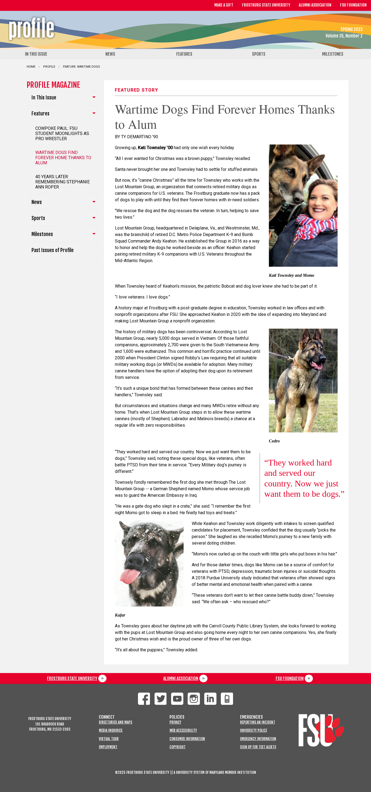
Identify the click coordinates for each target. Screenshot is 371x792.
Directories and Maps (115, 722)
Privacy (175, 722)
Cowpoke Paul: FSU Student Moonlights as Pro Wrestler (62, 133)
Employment (108, 747)
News (110, 54)
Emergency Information (258, 739)
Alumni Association (315, 5)
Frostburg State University (266, 5)
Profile (49, 66)
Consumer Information (187, 739)
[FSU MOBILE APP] (227, 699)
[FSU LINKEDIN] (210, 699)
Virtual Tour (109, 739)
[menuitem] (37, 54)
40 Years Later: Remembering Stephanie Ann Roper (62, 182)
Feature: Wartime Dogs (81, 66)
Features (184, 54)
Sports (258, 54)
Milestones (332, 54)
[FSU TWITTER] (161, 699)
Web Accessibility (183, 730)
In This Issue (36, 54)
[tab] (63, 98)
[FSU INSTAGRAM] (194, 699)
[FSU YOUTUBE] (177, 699)
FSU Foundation (353, 5)
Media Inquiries (110, 730)
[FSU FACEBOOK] (144, 699)
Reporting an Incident (257, 722)
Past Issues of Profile (53, 250)
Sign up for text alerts (258, 747)
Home (31, 66)
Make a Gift (223, 5)
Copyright (177, 747)
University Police (253, 730)
